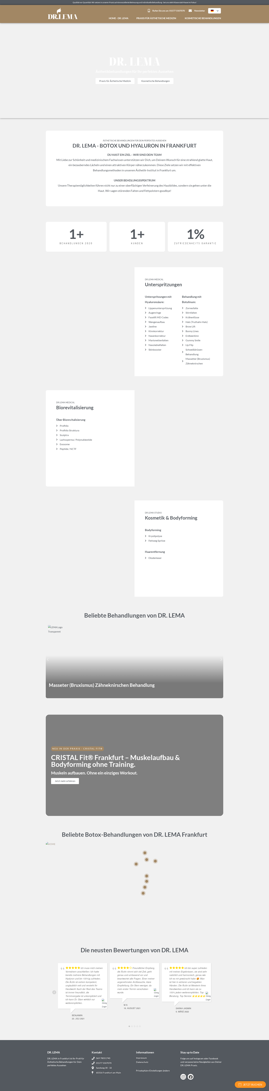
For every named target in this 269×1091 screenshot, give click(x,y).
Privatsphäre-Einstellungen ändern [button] (153, 1070)
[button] (48, 659)
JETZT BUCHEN (252, 1084)
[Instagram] (183, 1077)
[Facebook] (190, 1077)
